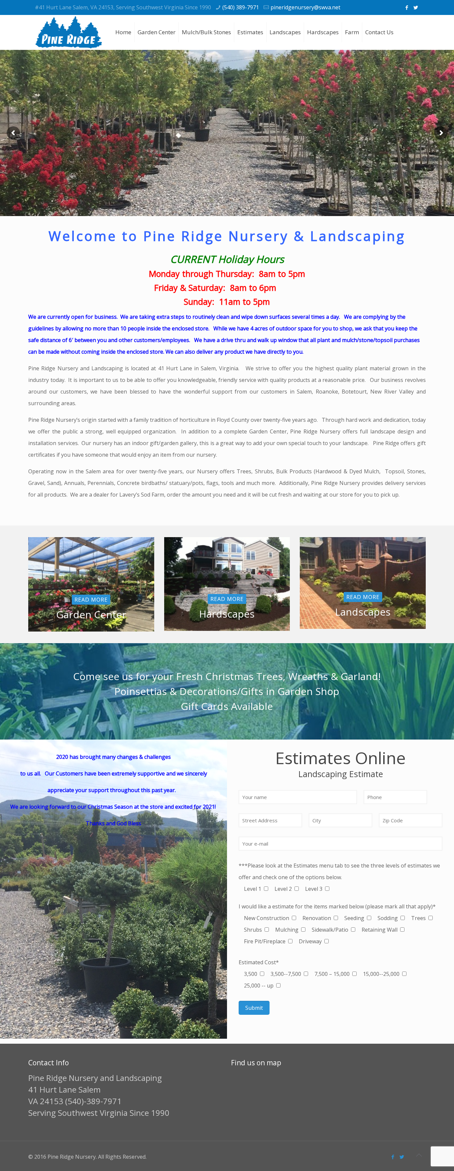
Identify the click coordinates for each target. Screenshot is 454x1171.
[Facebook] (406, 7)
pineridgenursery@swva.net (305, 7)
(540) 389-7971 (240, 7)
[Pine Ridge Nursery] (68, 32)
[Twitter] (415, 7)
